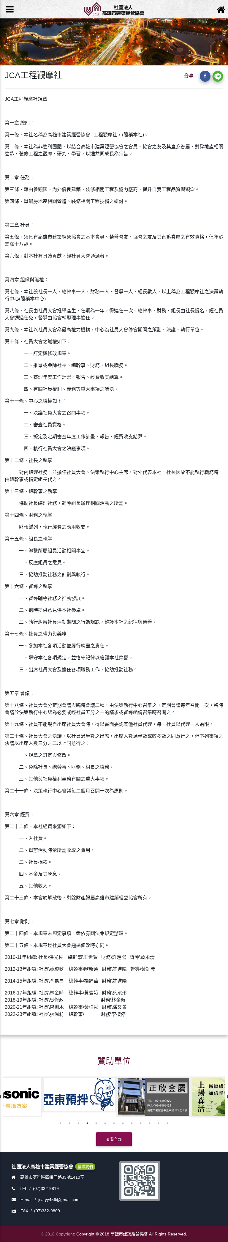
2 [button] (69, 1123)
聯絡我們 (85, 1166)
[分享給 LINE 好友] (217, 76)
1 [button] (61, 1123)
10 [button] (141, 1123)
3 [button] (78, 1123)
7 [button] (114, 1123)
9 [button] (132, 1123)
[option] (40, 1097)
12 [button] (159, 1123)
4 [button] (87, 1123)
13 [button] (167, 1123)
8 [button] (123, 1123)
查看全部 (114, 1139)
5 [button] (96, 1123)
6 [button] (105, 1123)
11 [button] (150, 1123)
